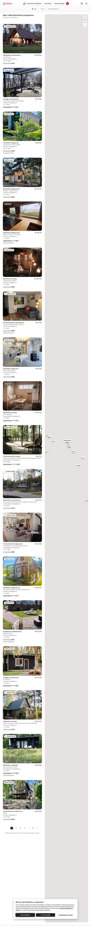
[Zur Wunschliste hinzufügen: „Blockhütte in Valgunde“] (39, 736)
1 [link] (11, 828)
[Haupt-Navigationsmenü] (86, 3)
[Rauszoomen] (85, 26)
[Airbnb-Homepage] (7, 3)
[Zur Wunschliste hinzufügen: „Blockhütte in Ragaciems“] (39, 339)
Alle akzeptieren (25, 915)
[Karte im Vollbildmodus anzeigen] (85, 17)
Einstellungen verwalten (66, 915)
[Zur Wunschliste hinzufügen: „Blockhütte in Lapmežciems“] (39, 26)
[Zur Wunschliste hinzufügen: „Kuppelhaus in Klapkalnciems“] (39, 602)
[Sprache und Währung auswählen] (82, 3)
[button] (9, 63)
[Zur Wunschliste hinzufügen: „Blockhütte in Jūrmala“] (39, 383)
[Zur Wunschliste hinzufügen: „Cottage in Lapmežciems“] (39, 70)
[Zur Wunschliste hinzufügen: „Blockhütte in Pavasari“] (39, 249)
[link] (7, 828)
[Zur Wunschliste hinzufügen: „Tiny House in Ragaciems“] (39, 113)
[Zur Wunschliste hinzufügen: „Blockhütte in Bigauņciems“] (39, 160)
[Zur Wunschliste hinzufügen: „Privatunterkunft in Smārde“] (39, 427)
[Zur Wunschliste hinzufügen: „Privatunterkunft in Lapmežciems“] (39, 293)
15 (33, 828)
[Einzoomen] (85, 22)
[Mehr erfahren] (17, 17)
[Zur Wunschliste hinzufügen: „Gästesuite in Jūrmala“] (39, 692)
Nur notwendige (45, 915)
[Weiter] (37, 828)
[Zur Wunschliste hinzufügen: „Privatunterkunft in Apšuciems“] (39, 515)
